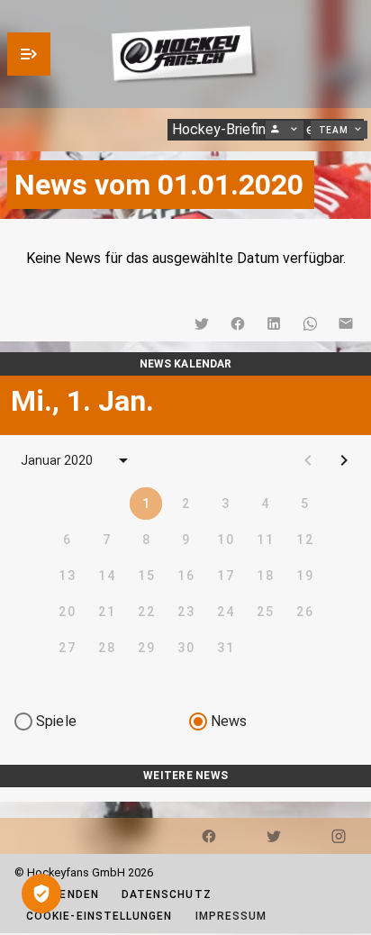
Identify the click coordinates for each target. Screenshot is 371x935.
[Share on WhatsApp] (310, 323)
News (229, 721)
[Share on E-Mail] (346, 323)
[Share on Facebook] (238, 323)
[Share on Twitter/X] (202, 323)
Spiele (56, 721)
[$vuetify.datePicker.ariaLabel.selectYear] (123, 460)
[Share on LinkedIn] (274, 323)
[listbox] (185, 794)
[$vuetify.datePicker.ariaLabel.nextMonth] (344, 460)
